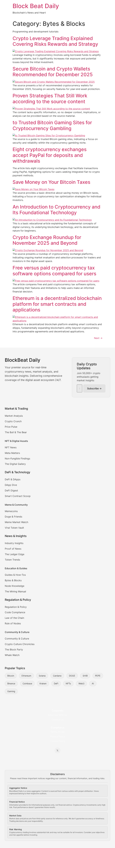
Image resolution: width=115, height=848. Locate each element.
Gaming (11, 691)
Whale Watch (12, 655)
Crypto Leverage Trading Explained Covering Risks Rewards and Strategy (55, 41)
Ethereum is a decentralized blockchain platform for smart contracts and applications (57, 304)
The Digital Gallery (15, 463)
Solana (42, 675)
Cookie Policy (57, 741)
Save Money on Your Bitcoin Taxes (51, 182)
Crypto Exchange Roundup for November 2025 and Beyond (47, 240)
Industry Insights (14, 543)
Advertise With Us (57, 715)
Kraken (43, 683)
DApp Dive (11, 484)
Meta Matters (12, 452)
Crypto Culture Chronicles (19, 644)
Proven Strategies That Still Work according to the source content (50, 98)
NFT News (10, 447)
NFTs (68, 683)
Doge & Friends (13, 516)
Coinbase (27, 683)
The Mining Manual (15, 591)
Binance (11, 683)
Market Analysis (14, 415)
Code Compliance (15, 612)
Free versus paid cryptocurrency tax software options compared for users (54, 270)
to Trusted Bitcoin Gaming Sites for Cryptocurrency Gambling (52, 125)
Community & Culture (17, 638)
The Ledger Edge (14, 554)
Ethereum (26, 675)
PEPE (97, 675)
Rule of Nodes (13, 623)
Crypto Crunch (13, 421)
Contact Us (58, 719)
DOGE (72, 675)
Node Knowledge (14, 585)
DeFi (56, 683)
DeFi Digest (11, 490)
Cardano (57, 675)
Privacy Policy (57, 736)
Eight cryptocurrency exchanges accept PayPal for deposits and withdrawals (50, 155)
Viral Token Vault (14, 527)
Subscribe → (94, 388)
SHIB (85, 675)
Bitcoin (10, 675)
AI (93, 683)
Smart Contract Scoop (18, 496)
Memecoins (11, 511)
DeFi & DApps (12, 479)
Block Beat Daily (36, 6)
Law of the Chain (14, 617)
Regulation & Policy (16, 606)
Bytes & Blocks (13, 580)
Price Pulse (11, 426)
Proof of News (13, 548)
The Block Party (14, 649)
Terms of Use (57, 731)
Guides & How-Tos (15, 574)
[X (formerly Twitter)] (57, 750)
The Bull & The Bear (16, 432)
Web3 (81, 683)
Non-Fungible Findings (17, 458)
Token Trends (12, 559)
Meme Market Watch (16, 522)
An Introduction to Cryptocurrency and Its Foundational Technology (56, 209)
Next (98, 338)
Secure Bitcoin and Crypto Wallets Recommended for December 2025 (53, 71)
